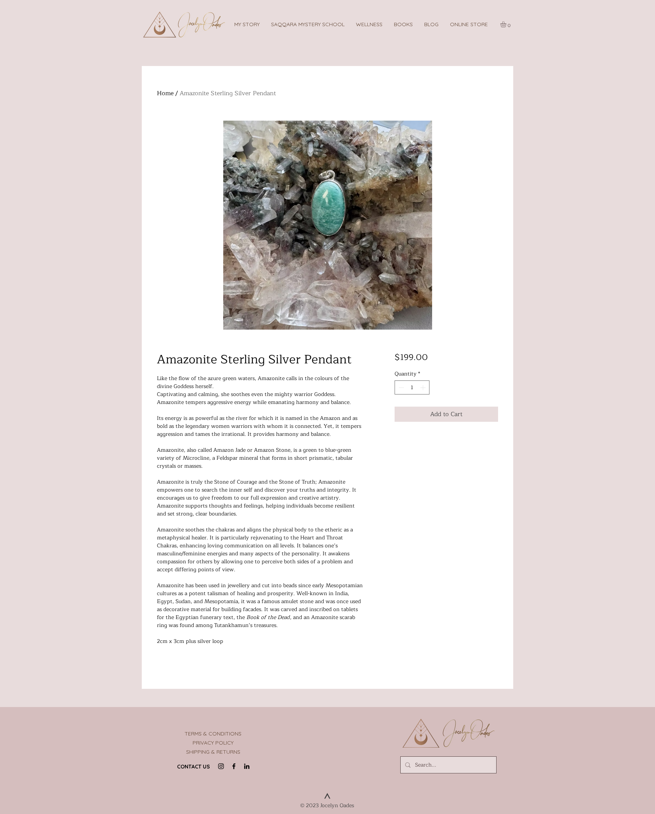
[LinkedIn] (247, 766)
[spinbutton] (412, 387)
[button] (307, 24)
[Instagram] (221, 766)
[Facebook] (234, 766)
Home (165, 93)
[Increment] (423, 387)
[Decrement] (400, 387)
